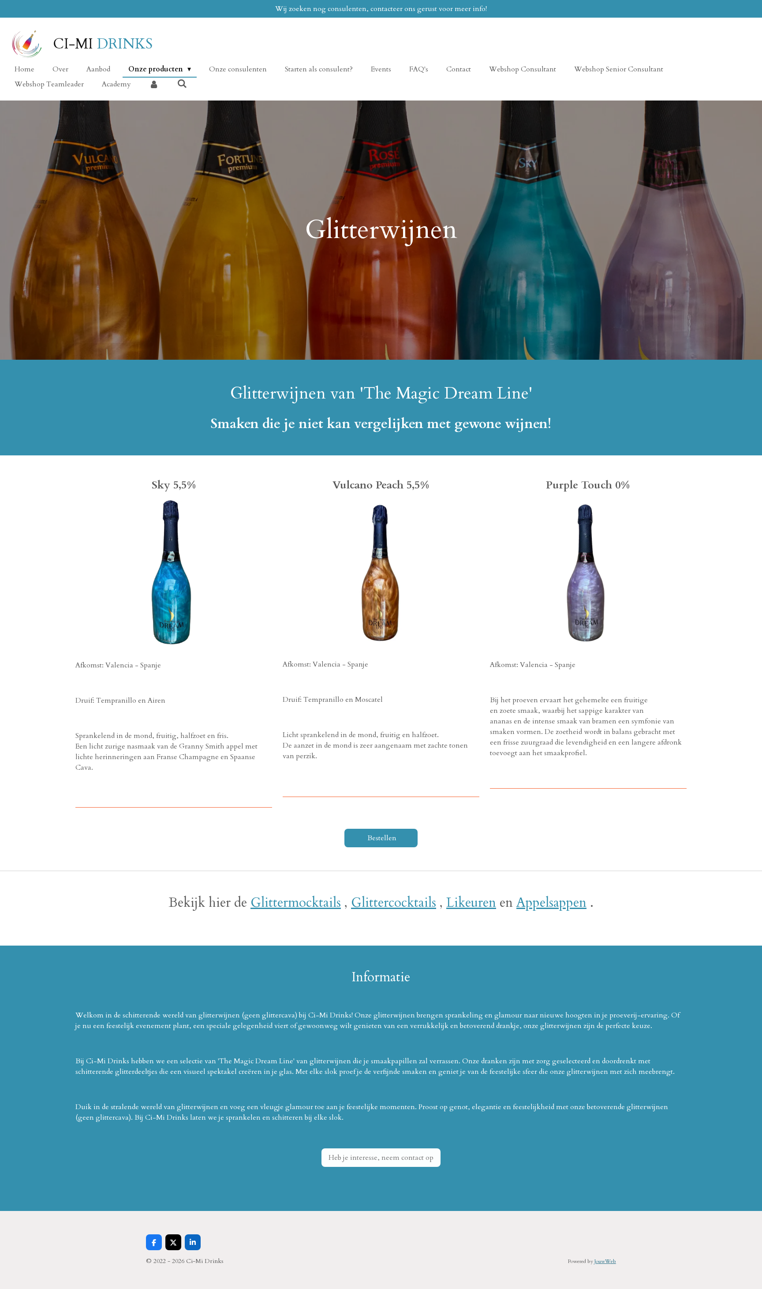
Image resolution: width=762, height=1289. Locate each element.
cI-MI (103, 44)
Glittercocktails (393, 903)
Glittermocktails (295, 903)
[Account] (153, 84)
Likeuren (471, 903)
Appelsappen (551, 903)
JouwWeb (605, 1261)
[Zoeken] (181, 84)
